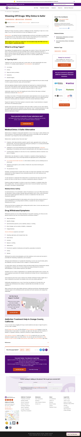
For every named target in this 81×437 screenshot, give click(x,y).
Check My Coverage (33, 369)
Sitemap (65, 405)
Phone (49, 382)
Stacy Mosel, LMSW (14, 22)
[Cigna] (59, 89)
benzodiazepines (28, 64)
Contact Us (37, 404)
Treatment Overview (44, 7)
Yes (23, 349)
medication (42, 147)
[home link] (5, 11)
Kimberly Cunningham (26, 22)
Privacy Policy (67, 398)
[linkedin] (10, 400)
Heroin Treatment (25, 407)
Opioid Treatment (25, 404)
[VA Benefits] (59, 95)
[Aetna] (70, 83)
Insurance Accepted (20, 19)
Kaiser (29, 364)
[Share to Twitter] (40, 350)
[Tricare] (70, 95)
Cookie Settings (67, 410)
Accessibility (66, 407)
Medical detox (8, 35)
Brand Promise (52, 404)
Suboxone (20, 92)
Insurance (54, 7)
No (28, 349)
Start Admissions (39, 398)
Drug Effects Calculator (26, 410)
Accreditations (52, 398)
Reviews (51, 402)
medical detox (9, 11)
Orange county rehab (12, 329)
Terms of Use (67, 400)
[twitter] (8, 400)
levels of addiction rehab (31, 329)
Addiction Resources (68, 7)
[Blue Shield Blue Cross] (59, 83)
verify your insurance (37, 338)
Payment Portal (52, 407)
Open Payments (67, 408)
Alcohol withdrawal (9, 231)
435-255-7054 (21, 4)
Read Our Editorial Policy (63, 28)
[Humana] (70, 89)
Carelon (33, 364)
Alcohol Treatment (25, 402)
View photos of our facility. (28, 365)
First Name (20, 382)
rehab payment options (26, 338)
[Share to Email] (46, 350)
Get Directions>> (9, 408)
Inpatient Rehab (24, 400)
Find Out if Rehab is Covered (11, 4)
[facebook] (6, 400)
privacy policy (42, 387)
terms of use (36, 387)
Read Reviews (29, 19)
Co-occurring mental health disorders (15, 160)
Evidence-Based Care (10, 19)
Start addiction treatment (10, 335)
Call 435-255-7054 (27, 123)
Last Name (35, 382)
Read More (57, 26)
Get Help (36, 7)
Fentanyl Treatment (25, 405)
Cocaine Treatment (25, 409)
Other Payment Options (40, 402)
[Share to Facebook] (43, 350)
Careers (51, 405)
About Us (60, 7)
